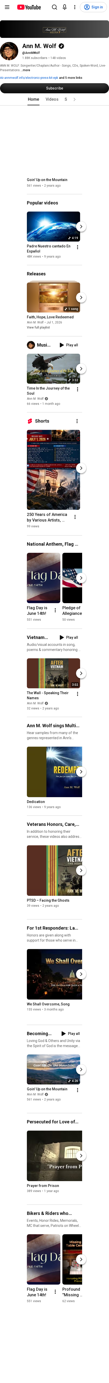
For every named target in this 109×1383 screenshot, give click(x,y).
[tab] (33, 99)
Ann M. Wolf (35, 322)
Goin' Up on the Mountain (47, 180)
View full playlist (38, 328)
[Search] (54, 7)
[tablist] (54, 99)
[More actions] (77, 247)
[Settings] (75, 7)
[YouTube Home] (28, 7)
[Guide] (7, 7)
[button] (74, 99)
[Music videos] (32, 345)
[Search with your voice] (65, 7)
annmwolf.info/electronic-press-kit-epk (31, 78)
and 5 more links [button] (70, 78)
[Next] (81, 226)
